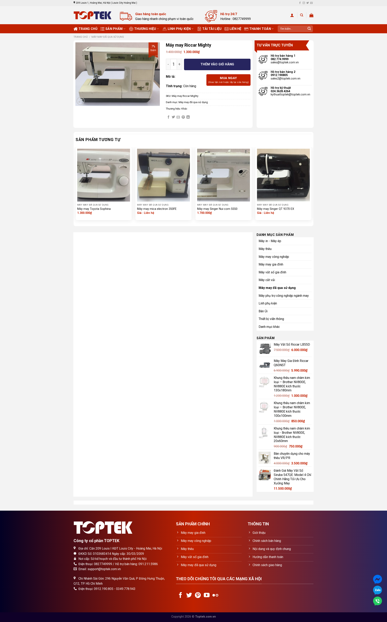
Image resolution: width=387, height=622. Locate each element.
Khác (184, 108)
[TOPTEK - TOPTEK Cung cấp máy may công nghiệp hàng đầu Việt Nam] (94, 15)
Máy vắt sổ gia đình (272, 272)
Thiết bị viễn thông (271, 319)
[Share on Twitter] (173, 117)
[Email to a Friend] (178, 117)
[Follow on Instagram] (304, 3)
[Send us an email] (311, 3)
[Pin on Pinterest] (183, 117)
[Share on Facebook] (168, 117)
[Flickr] (215, 595)
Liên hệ (235, 29)
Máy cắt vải (267, 280)
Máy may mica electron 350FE (157, 209)
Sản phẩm (114, 29)
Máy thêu (265, 249)
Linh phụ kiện (179, 29)
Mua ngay (228, 80)
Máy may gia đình (271, 264)
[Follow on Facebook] (300, 3)
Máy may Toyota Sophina (94, 209)
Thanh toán (260, 29)
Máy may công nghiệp (274, 257)
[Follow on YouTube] (207, 595)
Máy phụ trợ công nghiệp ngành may (284, 296)
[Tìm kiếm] (301, 15)
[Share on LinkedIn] (188, 117)
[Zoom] (80, 101)
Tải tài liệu (212, 29)
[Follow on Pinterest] (198, 595)
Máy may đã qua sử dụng (108, 36)
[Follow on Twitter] (307, 3)
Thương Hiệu (145, 29)
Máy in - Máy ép (270, 241)
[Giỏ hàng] (311, 15)
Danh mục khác (269, 327)
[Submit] (309, 28)
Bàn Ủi (263, 311)
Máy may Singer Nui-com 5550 (217, 209)
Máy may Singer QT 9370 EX (275, 209)
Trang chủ (88, 29)
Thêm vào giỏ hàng (217, 64)
